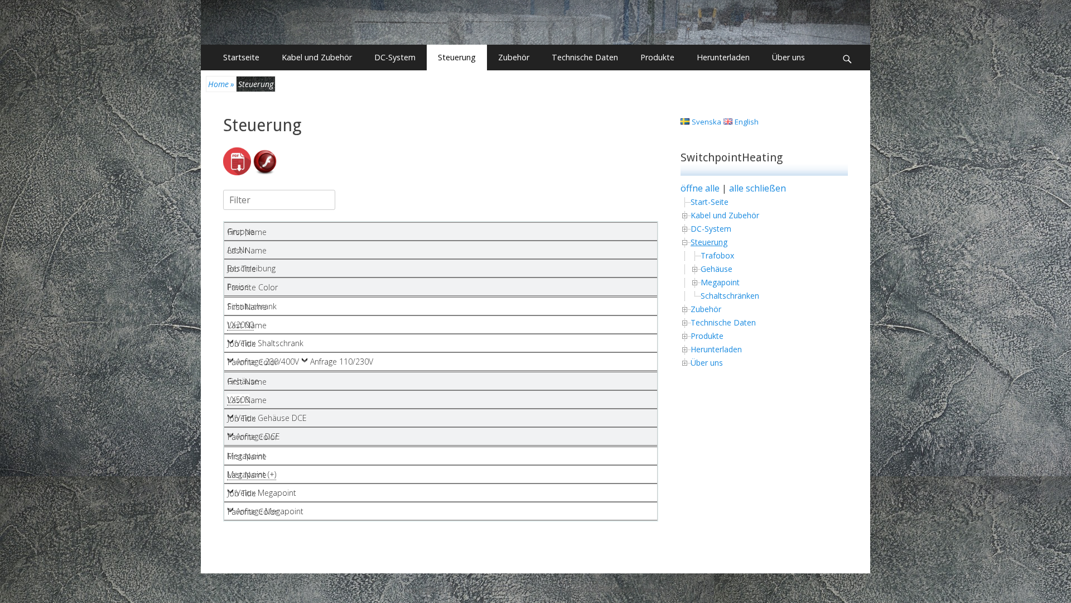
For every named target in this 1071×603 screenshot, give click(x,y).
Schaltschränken (730, 295)
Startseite (241, 57)
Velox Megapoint (266, 492)
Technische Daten (585, 57)
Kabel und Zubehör (317, 57)
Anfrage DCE (258, 436)
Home (221, 84)
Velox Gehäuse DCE (271, 418)
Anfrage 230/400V (267, 361)
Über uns (788, 57)
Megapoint (720, 282)
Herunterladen (723, 57)
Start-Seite (710, 202)
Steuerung (457, 57)
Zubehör (513, 57)
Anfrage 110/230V (341, 361)
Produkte (657, 57)
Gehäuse (716, 269)
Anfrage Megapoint (269, 511)
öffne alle (700, 188)
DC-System (395, 57)
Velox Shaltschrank (269, 343)
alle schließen (757, 188)
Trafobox (717, 255)
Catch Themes (640, 590)
